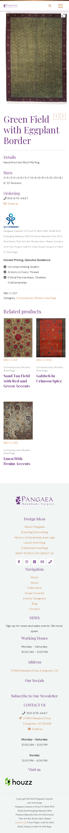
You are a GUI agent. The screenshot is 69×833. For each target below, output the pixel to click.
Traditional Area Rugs (34, 548)
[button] (50, 6)
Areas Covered (34, 593)
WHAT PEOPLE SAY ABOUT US (34, 553)
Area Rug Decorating (34, 532)
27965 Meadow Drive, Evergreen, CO (34, 670)
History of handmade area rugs (35, 537)
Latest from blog (34, 542)
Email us (12, 203)
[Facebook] (19, 562)
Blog (34, 603)
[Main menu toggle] (60, 6)
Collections (34, 588)
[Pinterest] (34, 562)
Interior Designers (34, 598)
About (34, 582)
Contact (34, 609)
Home (34, 577)
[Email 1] (42, 562)
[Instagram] (27, 562)
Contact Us (20, 822)
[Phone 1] (50, 562)
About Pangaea (34, 527)
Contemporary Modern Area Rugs (36, 298)
